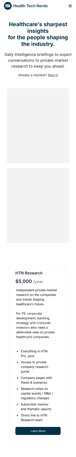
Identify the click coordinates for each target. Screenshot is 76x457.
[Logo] (8, 6)
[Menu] (70, 6)
